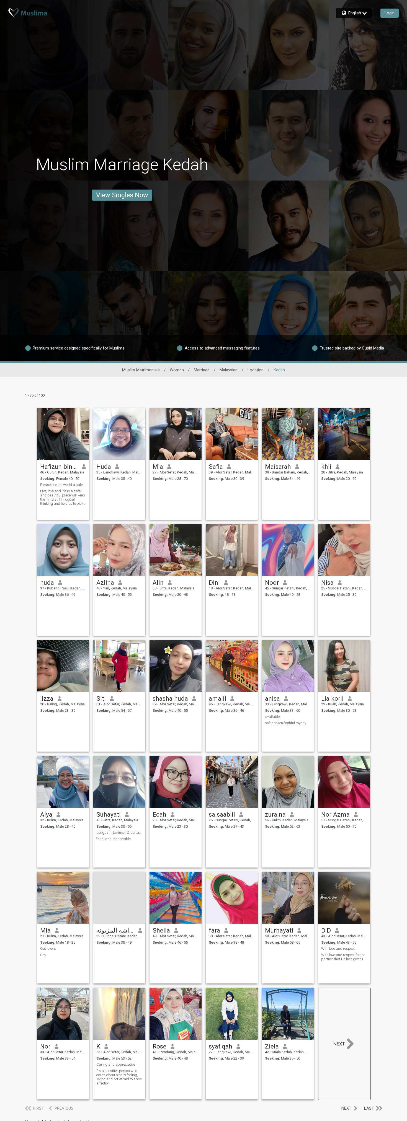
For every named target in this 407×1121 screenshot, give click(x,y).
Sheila (161, 930)
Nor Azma (335, 814)
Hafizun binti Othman (59, 466)
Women (177, 369)
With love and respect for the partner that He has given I (343, 957)
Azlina (105, 582)
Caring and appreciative (115, 1064)
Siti (101, 698)
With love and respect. (338, 948)
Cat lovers (48, 948)
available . (273, 716)
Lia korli (332, 698)
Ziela (272, 1046)
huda (47, 582)
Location (256, 369)
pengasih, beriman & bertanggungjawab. (119, 832)
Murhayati (279, 930)
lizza (46, 698)
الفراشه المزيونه (115, 930)
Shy (43, 955)
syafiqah (220, 1046)
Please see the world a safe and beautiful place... (63, 485)
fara (214, 930)
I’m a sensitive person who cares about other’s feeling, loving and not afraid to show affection (119, 1077)
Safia (216, 466)
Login (390, 13)
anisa (272, 698)
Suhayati (108, 814)
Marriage (202, 369)
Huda (103, 466)
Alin (158, 582)
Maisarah (278, 466)
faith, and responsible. (114, 839)
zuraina (275, 814)
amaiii (217, 698)
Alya (46, 814)
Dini (214, 582)
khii (326, 466)
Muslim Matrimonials (141, 369)
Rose (159, 1046)
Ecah (159, 814)
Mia (158, 466)
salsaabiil (222, 814)
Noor (272, 582)
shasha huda (170, 698)
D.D (326, 930)
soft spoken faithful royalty (285, 723)
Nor (45, 1046)
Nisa (327, 582)
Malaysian (229, 369)
